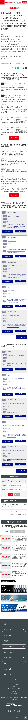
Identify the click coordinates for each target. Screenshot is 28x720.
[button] (11, 511)
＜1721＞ (10, 26)
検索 (10, 494)
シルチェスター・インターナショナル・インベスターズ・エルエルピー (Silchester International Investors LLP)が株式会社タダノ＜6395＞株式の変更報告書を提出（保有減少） (14, 120)
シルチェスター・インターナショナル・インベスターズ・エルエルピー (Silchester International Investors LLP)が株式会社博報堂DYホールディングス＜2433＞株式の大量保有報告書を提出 (14, 109)
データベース (7, 629)
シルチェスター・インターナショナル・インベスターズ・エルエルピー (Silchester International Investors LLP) (16, 226)
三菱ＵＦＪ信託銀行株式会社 (13, 412)
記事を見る (7, 231)
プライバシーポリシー (13, 684)
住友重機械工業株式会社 (13, 315)
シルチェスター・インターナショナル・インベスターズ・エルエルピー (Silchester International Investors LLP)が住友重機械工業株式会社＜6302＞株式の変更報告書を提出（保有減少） (14, 131)
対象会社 (4, 485)
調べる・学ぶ (7, 635)
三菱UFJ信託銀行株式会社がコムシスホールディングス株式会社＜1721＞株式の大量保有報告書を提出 (14, 171)
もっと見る (14, 138)
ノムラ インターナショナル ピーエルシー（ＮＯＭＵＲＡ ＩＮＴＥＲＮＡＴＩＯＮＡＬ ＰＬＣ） (16, 436)
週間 (14, 531)
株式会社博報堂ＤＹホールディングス (16, 265)
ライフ (5, 663)
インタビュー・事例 (9, 646)
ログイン (19, 2)
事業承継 (6, 641)
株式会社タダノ (11, 290)
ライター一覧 (7, 674)
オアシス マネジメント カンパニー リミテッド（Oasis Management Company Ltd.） (16, 389)
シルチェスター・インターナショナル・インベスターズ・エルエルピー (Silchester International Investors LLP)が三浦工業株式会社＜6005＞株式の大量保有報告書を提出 (14, 98)
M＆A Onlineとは (14, 682)
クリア (17, 494)
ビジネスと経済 (8, 658)
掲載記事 (13, 691)
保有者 (3, 490)
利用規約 (13, 686)
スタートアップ (8, 652)
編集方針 (13, 679)
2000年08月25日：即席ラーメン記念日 (13, 504)
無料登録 (25, 2)
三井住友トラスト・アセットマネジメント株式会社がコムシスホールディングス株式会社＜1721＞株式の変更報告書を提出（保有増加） (14, 189)
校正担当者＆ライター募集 (13, 689)
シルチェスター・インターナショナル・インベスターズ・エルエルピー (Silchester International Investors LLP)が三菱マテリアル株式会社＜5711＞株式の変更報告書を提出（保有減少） (14, 87)
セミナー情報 (7, 669)
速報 (5, 624)
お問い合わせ (13, 693)
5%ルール (8, 51)
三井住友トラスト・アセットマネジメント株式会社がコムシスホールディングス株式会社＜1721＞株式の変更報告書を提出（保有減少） (14, 153)
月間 (21, 531)
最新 (6, 531)
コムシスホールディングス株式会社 (16, 355)
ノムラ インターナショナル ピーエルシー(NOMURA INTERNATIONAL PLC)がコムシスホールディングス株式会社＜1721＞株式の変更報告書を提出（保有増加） (14, 180)
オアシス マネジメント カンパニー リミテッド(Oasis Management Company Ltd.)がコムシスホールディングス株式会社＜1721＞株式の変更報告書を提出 (14, 162)
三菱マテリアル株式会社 (13, 216)
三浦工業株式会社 (12, 241)
